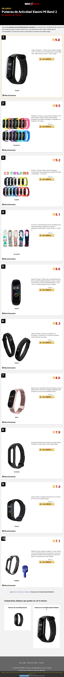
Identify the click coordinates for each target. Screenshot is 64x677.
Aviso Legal (22, 663)
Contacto (41, 663)
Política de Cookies (32, 663)
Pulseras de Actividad (23, 592)
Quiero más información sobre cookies (37, 675)
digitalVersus (13, 592)
